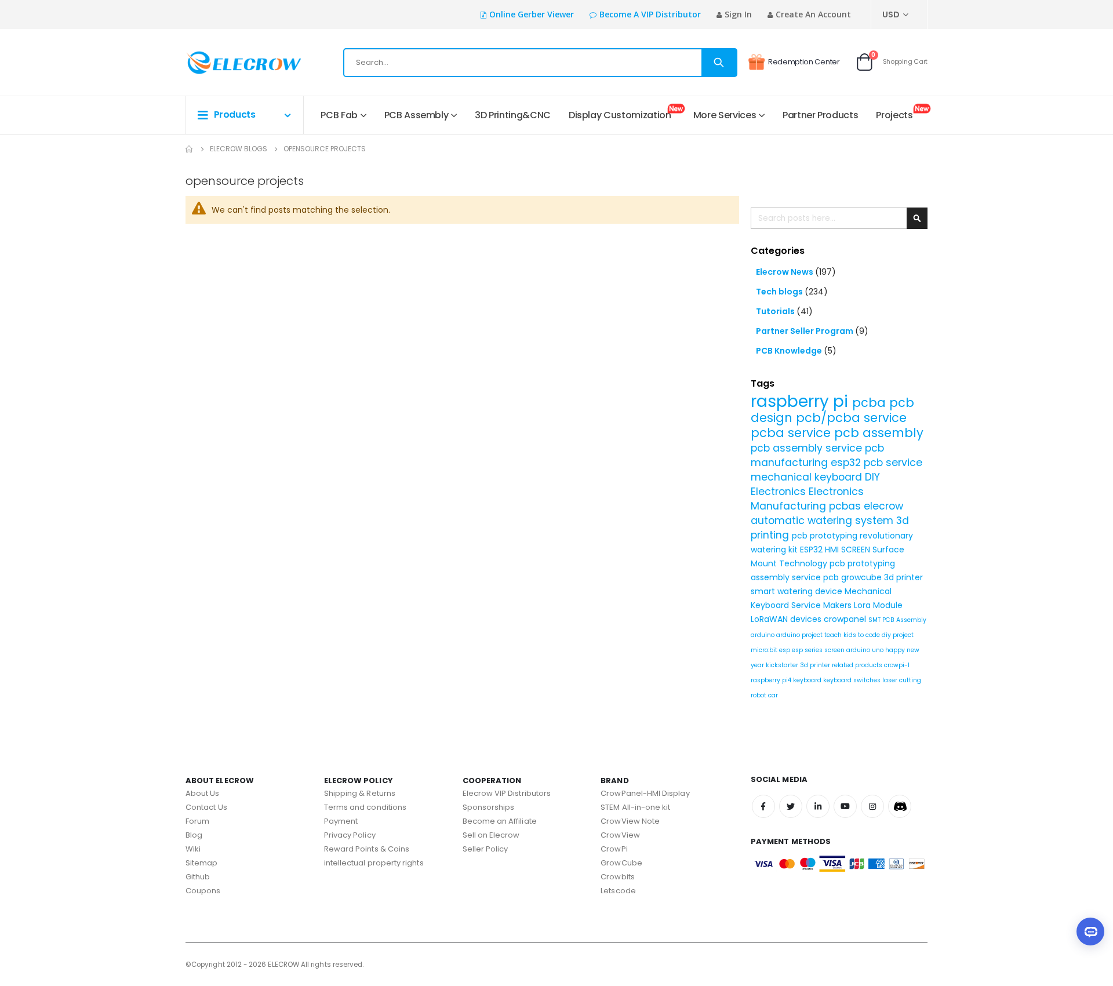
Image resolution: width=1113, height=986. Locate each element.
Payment (341, 821)
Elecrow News (785, 272)
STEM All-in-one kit (635, 807)
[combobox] (540, 62)
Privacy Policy (350, 835)
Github (198, 876)
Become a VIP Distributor (650, 14)
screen (835, 650)
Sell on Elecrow (491, 835)
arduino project (800, 635)
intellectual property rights (374, 862)
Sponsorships (489, 807)
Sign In (738, 14)
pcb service (893, 463)
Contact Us (206, 807)
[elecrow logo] (227, 62)
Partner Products (820, 115)
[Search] (718, 62)
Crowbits (618, 876)
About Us (203, 793)
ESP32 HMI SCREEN (836, 549)
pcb (832, 577)
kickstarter (783, 665)
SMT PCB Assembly (897, 620)
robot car (764, 695)
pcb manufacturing (817, 455)
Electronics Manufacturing (807, 499)
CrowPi (614, 848)
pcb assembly (878, 432)
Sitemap (201, 862)
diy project (898, 635)
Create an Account (813, 14)
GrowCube (621, 862)
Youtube (845, 806)
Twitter (790, 806)
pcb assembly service (808, 448)
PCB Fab (339, 115)
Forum (197, 821)
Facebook (763, 806)
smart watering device (798, 591)
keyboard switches (852, 680)
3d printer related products (842, 665)
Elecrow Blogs (238, 149)
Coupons (203, 890)
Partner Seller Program (805, 331)
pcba (870, 402)
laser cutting (901, 680)
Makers (838, 605)
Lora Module (878, 605)
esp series (808, 650)
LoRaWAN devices (787, 619)
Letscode (618, 890)
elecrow (883, 506)
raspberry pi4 (772, 680)
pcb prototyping (826, 535)
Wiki (193, 848)
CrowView (620, 835)
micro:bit (765, 650)
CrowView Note (630, 821)
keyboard (808, 680)
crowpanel (846, 619)
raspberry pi (801, 401)
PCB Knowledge (790, 350)
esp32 (847, 463)
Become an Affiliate (500, 821)
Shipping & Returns (359, 793)
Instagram (872, 806)
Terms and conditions (365, 807)
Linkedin (818, 806)
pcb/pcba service (851, 417)
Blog (194, 835)
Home (190, 149)
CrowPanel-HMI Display (645, 793)
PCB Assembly (416, 115)
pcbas (846, 506)
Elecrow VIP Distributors (507, 793)
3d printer (903, 577)
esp (785, 650)
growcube (862, 577)
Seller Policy (485, 848)
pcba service (792, 432)
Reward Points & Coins (366, 848)
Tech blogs (780, 291)
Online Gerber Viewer (531, 14)
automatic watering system (823, 520)
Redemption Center (804, 62)
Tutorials (776, 311)
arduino (763, 635)
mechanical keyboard (808, 477)
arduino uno (865, 650)
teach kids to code (853, 635)
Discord (899, 806)
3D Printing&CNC (513, 115)
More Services (724, 115)
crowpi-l (897, 665)
